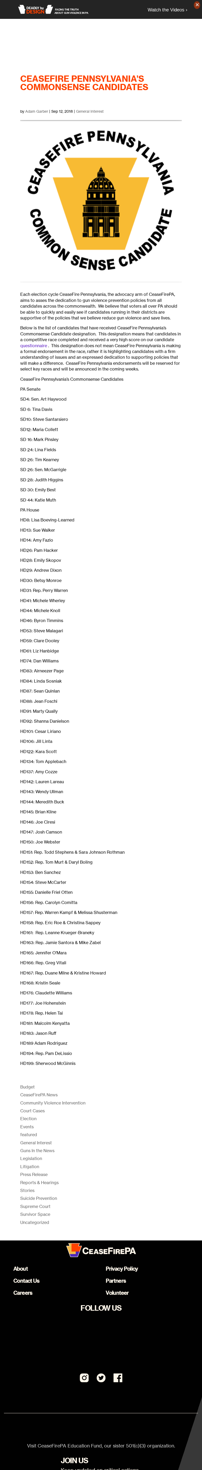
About (20, 1268)
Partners (116, 1280)
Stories (27, 1190)
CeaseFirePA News (39, 1094)
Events (27, 1126)
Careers (23, 1292)
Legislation (31, 1158)
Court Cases (32, 1110)
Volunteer (117, 1292)
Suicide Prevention (38, 1198)
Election (28, 1118)
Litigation (29, 1166)
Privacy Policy (122, 1268)
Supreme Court (35, 1206)
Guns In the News (37, 1150)
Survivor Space (35, 1214)
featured (28, 1134)
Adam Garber (36, 111)
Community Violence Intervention (52, 1103)
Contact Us (26, 1280)
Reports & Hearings (39, 1182)
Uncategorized (34, 1222)
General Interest (90, 111)
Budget (27, 1087)
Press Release (34, 1174)
